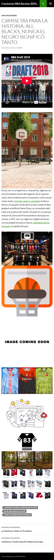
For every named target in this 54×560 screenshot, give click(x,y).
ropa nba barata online (14, 511)
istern (19, 48)
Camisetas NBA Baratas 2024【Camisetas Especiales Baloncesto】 (21, 3)
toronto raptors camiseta (27, 201)
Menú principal (50, 3)
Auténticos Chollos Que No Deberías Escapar (22, 540)
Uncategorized (9, 15)
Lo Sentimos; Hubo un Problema (17, 529)
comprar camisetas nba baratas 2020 (20, 508)
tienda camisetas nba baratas (17, 515)
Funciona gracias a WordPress (13, 556)
